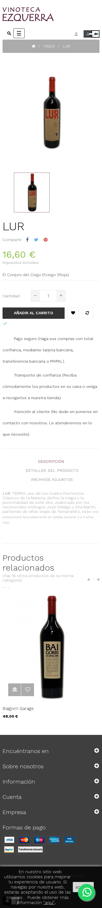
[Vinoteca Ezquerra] (45, 14)
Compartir (27, 239)
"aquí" (49, 902)
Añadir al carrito (33, 313)
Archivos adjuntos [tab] (52, 479)
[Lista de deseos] (73, 313)
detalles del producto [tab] (52, 470)
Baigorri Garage (18, 708)
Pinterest (46, 239)
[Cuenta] (76, 34)
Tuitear (36, 239)
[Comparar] (87, 313)
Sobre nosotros (23, 766)
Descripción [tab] (51, 461)
